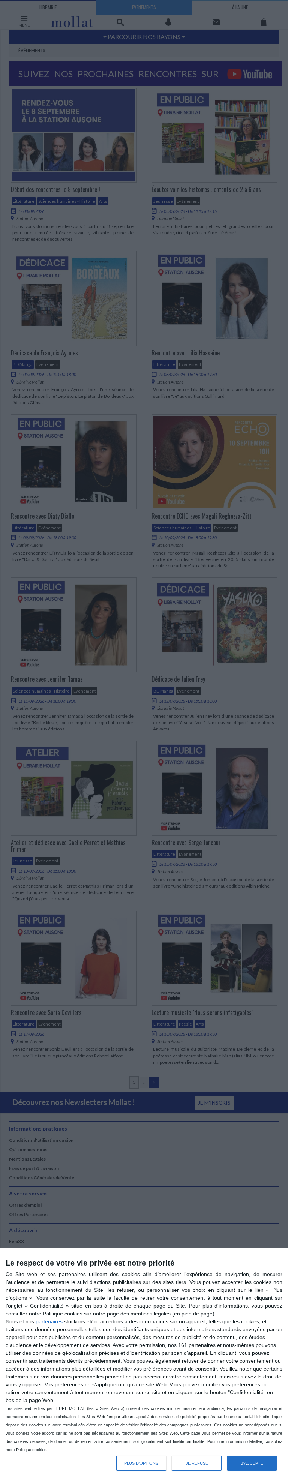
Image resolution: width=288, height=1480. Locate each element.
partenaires (49, 1321)
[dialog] (144, 1364)
